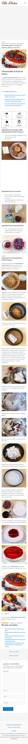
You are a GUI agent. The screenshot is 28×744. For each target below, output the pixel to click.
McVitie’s (20, 135)
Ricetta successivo (14, 655)
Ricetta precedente (14, 651)
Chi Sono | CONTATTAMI (14, 727)
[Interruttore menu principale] (25, 3)
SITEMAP (14, 731)
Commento (6, 671)
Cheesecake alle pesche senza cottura (14, 643)
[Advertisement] (14, 25)
